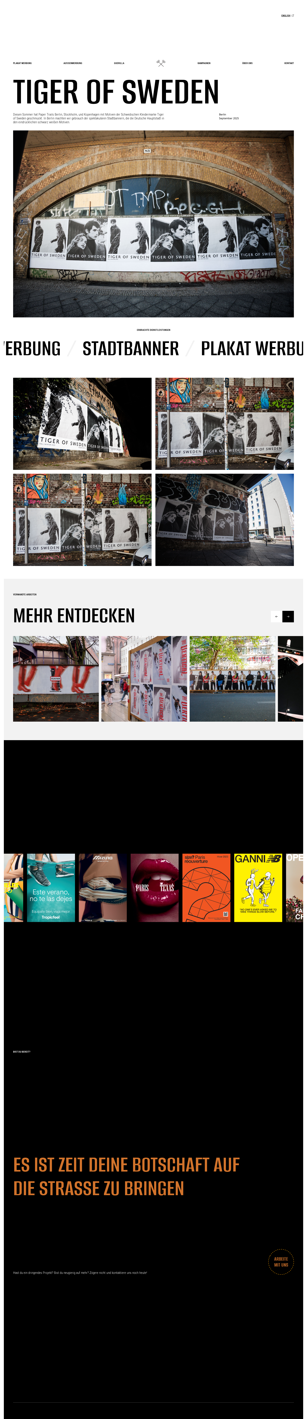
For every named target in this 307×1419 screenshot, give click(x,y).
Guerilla (119, 63)
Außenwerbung (72, 63)
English (285, 15)
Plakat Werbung (22, 63)
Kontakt (289, 63)
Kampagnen (204, 63)
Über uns (247, 63)
